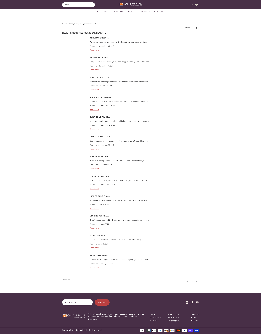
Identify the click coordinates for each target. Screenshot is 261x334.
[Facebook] (192, 302)
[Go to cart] (196, 4)
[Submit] (92, 4)
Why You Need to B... (100, 77)
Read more (94, 50)
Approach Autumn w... (101, 97)
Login (193, 317)
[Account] (192, 4)
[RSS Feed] (106, 33)
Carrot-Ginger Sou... (100, 137)
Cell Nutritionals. (82, 330)
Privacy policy (173, 314)
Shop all (153, 321)
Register (194, 321)
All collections (155, 317)
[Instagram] (187, 302)
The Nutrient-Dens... (100, 176)
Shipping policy (174, 321)
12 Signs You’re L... (99, 216)
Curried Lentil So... (100, 117)
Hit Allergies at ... (99, 236)
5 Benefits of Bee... (99, 58)
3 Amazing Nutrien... (100, 255)
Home (152, 314)
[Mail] (197, 302)
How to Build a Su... (100, 196)
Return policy (173, 317)
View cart (195, 314)
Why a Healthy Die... (100, 156)
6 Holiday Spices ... (99, 38)
